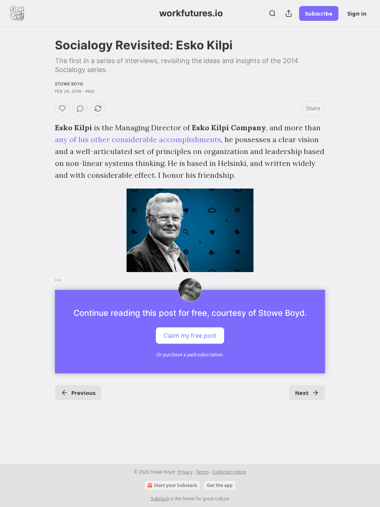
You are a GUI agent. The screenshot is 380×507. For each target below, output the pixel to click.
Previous (83, 392)
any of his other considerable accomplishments (138, 139)
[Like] (62, 108)
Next (302, 392)
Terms (202, 472)
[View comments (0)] (80, 108)
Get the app (220, 485)
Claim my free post (190, 335)
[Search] (272, 13)
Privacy (185, 472)
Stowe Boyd (69, 83)
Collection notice (229, 472)
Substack (160, 498)
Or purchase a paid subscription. (190, 354)
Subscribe (318, 13)
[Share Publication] (288, 13)
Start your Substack (175, 485)
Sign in (357, 13)
